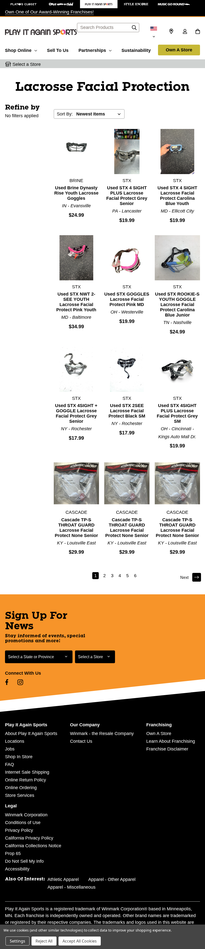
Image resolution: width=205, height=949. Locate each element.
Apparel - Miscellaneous (72, 887)
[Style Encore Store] (136, 4)
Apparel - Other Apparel (112, 879)
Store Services (19, 795)
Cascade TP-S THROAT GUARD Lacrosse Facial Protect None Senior (76, 527)
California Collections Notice (33, 845)
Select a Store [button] (26, 64)
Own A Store (179, 49)
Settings (17, 941)
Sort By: (65, 113)
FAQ (9, 764)
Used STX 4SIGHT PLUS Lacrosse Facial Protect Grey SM (177, 413)
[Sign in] (185, 32)
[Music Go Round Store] (173, 4)
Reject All (44, 941)
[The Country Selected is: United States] (154, 32)
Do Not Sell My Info (24, 861)
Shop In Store (18, 756)
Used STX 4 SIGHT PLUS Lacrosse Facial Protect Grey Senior (126, 195)
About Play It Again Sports (31, 733)
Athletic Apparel (63, 879)
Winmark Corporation (26, 814)
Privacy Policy (19, 830)
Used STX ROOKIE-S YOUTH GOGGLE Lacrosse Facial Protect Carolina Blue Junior (177, 304)
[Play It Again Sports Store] (99, 4)
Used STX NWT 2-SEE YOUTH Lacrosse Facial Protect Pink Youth (76, 302)
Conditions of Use (22, 822)
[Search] (134, 29)
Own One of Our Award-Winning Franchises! (49, 11)
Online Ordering (21, 787)
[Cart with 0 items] (197, 32)
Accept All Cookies (79, 941)
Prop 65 (13, 853)
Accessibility (17, 868)
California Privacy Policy (29, 838)
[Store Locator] (171, 31)
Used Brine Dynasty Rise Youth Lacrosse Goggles (76, 193)
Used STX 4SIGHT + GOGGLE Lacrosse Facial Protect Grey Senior (76, 413)
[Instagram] (20, 682)
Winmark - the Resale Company (102, 733)
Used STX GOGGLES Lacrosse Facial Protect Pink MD (126, 299)
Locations (14, 741)
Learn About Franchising (170, 741)
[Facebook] (7, 682)
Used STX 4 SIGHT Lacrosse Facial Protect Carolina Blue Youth (177, 195)
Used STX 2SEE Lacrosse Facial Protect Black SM (126, 411)
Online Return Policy (25, 779)
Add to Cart (76, 151)
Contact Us (81, 741)
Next (184, 577)
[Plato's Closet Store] (23, 4)
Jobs (9, 748)
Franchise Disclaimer (167, 748)
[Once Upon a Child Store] (61, 4)
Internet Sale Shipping (27, 772)
